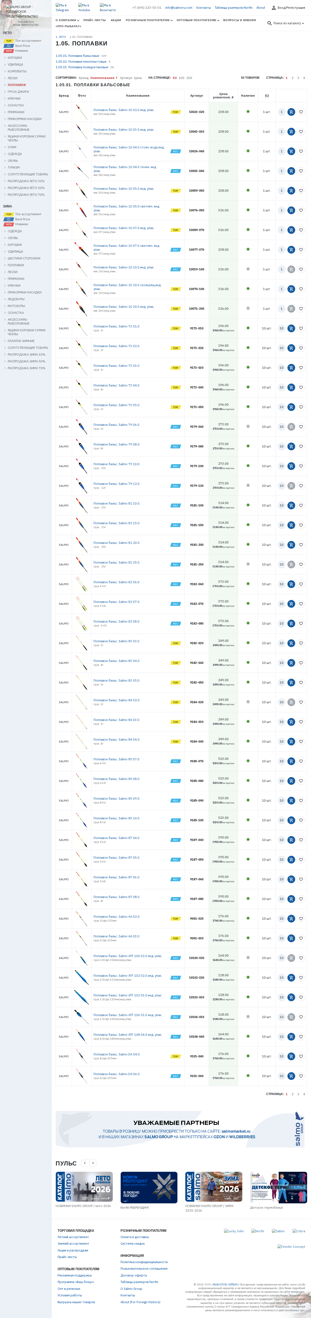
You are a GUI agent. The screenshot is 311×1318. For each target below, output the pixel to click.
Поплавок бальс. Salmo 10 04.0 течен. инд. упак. (125, 169)
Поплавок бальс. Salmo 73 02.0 (116, 346)
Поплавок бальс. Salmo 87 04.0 (116, 838)
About (260, 8)
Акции (116, 20)
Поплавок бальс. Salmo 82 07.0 (116, 602)
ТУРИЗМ (14, 168)
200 (189, 78)
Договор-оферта (134, 1275)
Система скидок (133, 1243)
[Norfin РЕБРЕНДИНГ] (149, 1187)
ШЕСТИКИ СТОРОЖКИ (24, 258)
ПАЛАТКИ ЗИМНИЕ (21, 341)
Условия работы (70, 1295)
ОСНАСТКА (16, 105)
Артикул (126, 78)
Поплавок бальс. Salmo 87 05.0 (116, 858)
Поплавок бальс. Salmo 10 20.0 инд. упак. (124, 307)
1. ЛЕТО (61, 37)
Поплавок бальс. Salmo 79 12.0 (116, 484)
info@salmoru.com (178, 8)
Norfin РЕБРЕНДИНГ (135, 1208)
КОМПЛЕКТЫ (17, 71)
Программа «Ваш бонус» (76, 1282)
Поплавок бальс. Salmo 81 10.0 (116, 503)
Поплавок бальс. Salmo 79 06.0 (116, 425)
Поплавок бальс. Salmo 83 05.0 (116, 680)
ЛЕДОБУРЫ (16, 299)
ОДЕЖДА (15, 154)
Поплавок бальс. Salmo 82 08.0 (116, 621)
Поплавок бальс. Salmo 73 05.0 (116, 405)
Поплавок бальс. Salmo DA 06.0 (117, 1074)
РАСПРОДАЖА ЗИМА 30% (26, 355)
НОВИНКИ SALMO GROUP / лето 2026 (83, 1206)
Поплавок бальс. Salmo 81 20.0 (116, 543)
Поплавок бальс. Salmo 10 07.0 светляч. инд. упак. (127, 248)
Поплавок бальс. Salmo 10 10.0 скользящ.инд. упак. (127, 287)
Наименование (102, 78)
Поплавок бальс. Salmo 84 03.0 (116, 720)
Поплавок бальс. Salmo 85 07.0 (116, 759)
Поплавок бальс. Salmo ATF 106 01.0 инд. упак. (128, 1015)
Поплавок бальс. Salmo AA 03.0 (116, 936)
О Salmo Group (131, 1289)
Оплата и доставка (135, 1237)
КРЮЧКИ (14, 99)
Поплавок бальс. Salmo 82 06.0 (116, 582)
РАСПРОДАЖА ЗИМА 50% (26, 361)
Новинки (21, 51)
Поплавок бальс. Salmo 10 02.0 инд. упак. (124, 110)
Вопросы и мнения (239, 20)
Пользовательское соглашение (144, 1269)
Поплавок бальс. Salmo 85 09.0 (116, 798)
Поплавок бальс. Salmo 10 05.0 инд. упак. (124, 189)
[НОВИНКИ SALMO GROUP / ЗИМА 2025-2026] (213, 1187)
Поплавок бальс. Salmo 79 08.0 (116, 444)
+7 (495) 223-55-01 (146, 8)
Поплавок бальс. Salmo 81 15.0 (116, 523)
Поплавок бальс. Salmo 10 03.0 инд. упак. (124, 130)
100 (181, 78)
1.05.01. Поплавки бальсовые (77, 56)
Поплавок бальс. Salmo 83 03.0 (116, 641)
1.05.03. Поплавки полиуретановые (82, 67)
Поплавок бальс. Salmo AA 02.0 (116, 917)
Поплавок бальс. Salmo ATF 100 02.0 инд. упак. (128, 956)
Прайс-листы (94, 20)
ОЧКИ (12, 147)
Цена (138, 78)
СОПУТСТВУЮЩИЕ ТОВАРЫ (28, 174)
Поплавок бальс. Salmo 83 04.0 (116, 661)
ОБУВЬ (13, 161)
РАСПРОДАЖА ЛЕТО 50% (26, 188)
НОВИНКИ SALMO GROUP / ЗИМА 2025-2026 (209, 1208)
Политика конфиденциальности (144, 1262)
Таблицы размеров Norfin (233, 8)
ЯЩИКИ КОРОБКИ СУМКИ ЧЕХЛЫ (26, 138)
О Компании (66, 20)
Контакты (203, 8)
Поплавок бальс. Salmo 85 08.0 (116, 779)
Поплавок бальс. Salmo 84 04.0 (116, 739)
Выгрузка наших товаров (76, 1302)
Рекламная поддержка (75, 1275)
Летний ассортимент (73, 1237)
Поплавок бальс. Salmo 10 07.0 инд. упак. (124, 228)
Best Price (22, 46)
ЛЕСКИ (12, 78)
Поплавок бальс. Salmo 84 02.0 (116, 700)
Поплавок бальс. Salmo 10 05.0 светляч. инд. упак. (127, 208)
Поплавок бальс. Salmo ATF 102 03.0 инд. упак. (128, 995)
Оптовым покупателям (196, 20)
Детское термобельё (266, 1208)
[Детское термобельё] (278, 1187)
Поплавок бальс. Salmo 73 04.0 (116, 385)
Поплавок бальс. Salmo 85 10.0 (116, 818)
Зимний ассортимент (73, 1243)
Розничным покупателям (147, 20)
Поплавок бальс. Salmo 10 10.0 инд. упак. (124, 267)
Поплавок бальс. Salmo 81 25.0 (116, 562)
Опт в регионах (69, 1289)
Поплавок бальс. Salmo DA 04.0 (117, 1054)
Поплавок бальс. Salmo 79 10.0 (116, 464)
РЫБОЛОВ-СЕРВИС (225, 1284)
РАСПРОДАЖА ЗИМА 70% (26, 368)
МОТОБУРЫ (16, 306)
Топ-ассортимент (28, 41)
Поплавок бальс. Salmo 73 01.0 (116, 326)
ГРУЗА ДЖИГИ (18, 92)
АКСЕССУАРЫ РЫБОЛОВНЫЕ (18, 128)
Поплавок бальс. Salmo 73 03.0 (116, 366)
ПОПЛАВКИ (17, 85)
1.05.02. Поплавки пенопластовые (81, 62)
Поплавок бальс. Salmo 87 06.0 (116, 877)
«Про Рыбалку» (68, 26)
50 (175, 78)
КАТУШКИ (15, 58)
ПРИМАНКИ (16, 112)
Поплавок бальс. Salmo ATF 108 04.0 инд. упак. (128, 1035)
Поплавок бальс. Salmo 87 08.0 (116, 897)
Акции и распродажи (73, 1250)
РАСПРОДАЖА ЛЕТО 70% (26, 195)
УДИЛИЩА (15, 65)
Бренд (83, 78)
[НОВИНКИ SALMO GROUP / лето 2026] (84, 1187)
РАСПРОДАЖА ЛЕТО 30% (26, 181)
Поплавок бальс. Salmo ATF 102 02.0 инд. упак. (128, 976)
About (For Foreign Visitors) (140, 1302)
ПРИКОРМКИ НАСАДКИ (25, 119)
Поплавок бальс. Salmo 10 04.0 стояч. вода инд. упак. (129, 149)
